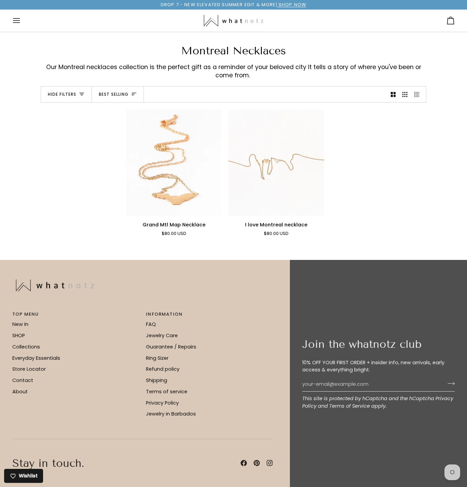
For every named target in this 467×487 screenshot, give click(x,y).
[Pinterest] (257, 463)
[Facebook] (244, 463)
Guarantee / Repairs (171, 346)
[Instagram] (270, 463)
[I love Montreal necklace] (276, 162)
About (20, 391)
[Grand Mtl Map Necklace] (174, 162)
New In (20, 324)
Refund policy (162, 369)
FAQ (151, 324)
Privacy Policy (162, 402)
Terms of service (166, 391)
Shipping (156, 380)
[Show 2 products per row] (393, 94)
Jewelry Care (162, 335)
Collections (26, 346)
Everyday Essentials (36, 358)
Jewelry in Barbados (171, 413)
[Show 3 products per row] (405, 94)
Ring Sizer (157, 358)
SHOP (18, 335)
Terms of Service (349, 406)
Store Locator (29, 369)
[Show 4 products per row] (418, 94)
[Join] (449, 383)
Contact (22, 380)
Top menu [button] (25, 314)
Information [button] (164, 314)
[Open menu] (22, 21)
